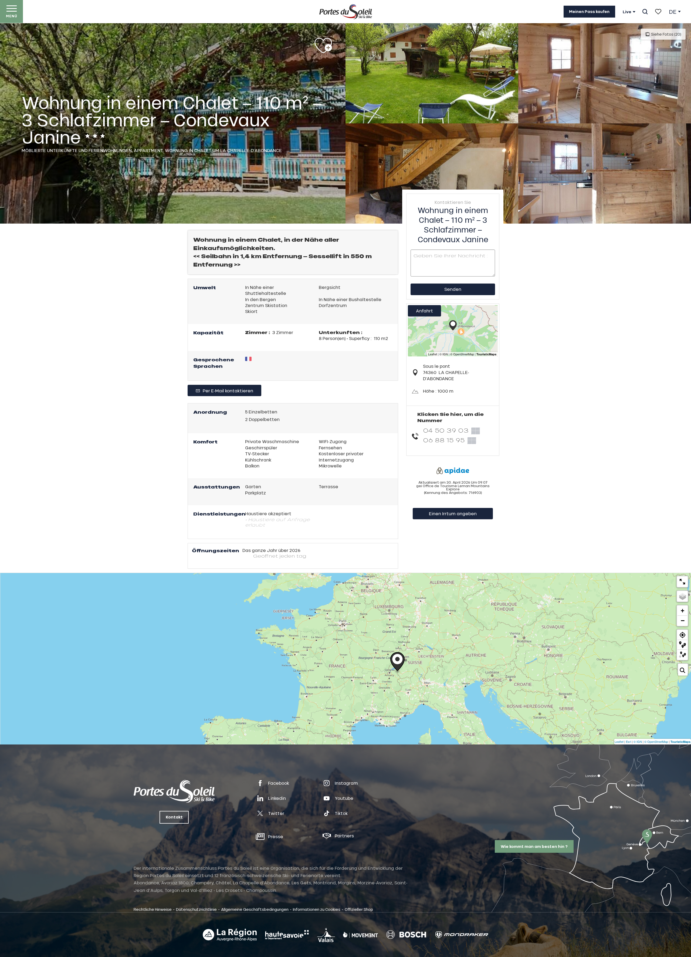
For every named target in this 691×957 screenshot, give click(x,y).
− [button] (683, 620)
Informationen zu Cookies (316, 909)
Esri (628, 741)
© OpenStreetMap (656, 741)
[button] (645, 11)
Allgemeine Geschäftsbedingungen (255, 909)
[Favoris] (658, 11)
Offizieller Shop (359, 909)
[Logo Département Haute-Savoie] (287, 935)
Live (627, 12)
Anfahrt (424, 311)
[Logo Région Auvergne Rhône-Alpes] (230, 935)
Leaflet (619, 741)
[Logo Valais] (326, 934)
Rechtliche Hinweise (153, 909)
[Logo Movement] (360, 935)
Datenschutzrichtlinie (196, 909)
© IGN (638, 741)
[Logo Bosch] (406, 934)
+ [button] (682, 610)
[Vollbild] (682, 582)
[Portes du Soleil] (345, 11)
